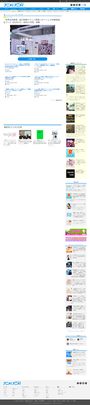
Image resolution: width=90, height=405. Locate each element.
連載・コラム (56, 8)
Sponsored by (53, 100)
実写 (47, 390)
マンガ (27, 11)
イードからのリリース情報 (50, 400)
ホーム (6, 8)
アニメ (13, 11)
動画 (48, 8)
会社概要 (36, 400)
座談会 (47, 397)
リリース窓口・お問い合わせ (19, 400)
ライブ (24, 392)
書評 (47, 392)
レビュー (42, 8)
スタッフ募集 (73, 400)
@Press (68, 400)
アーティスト (36, 393)
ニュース (14, 8)
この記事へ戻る (32, 58)
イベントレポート (23, 8)
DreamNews (63, 400)
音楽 (39, 11)
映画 (23, 390)
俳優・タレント (37, 392)
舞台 (23, 393)
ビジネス (24, 397)
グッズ (55, 11)
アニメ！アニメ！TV (62, 392)
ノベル (33, 11)
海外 (68, 11)
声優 (44, 11)
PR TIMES (58, 400)
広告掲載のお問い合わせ (29, 400)
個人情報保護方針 (42, 400)
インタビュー (33, 8)
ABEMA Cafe (60, 393)
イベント (62, 11)
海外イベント (25, 395)
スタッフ (36, 388)
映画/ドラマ (20, 11)
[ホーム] (4, 14)
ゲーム (49, 11)
